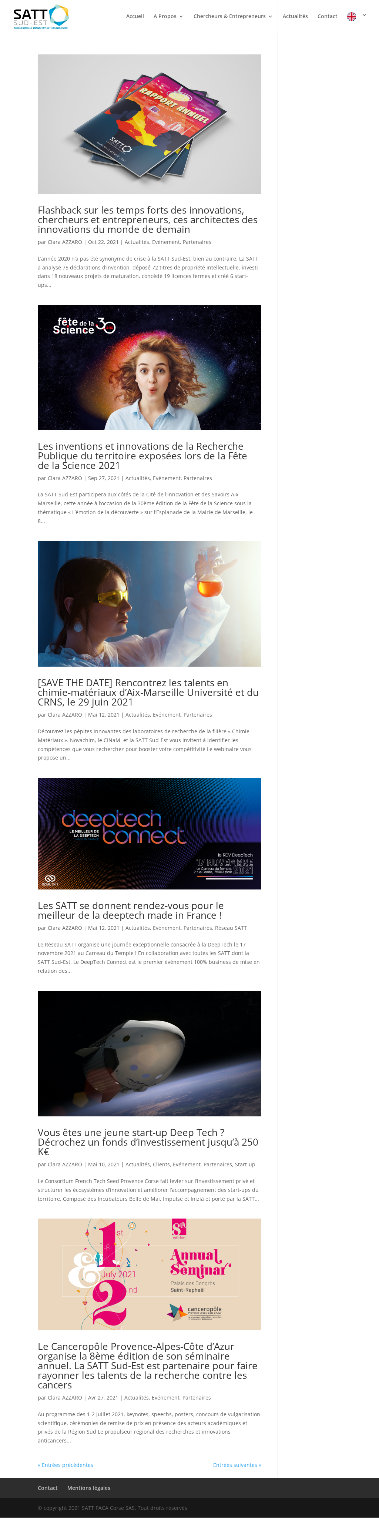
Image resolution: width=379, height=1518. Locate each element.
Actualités (295, 17)
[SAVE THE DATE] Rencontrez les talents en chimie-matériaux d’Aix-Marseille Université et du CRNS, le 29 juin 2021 (148, 692)
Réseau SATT (231, 927)
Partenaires (197, 241)
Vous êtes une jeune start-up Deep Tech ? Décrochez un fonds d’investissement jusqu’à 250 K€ (148, 1142)
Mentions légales (88, 1487)
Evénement (166, 241)
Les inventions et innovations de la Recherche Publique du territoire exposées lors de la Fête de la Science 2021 (142, 455)
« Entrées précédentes (65, 1464)
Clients (161, 1164)
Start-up (245, 1164)
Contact (328, 17)
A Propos (165, 17)
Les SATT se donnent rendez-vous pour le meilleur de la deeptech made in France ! (131, 910)
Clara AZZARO (65, 241)
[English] (357, 22)
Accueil (135, 17)
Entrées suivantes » (237, 1464)
